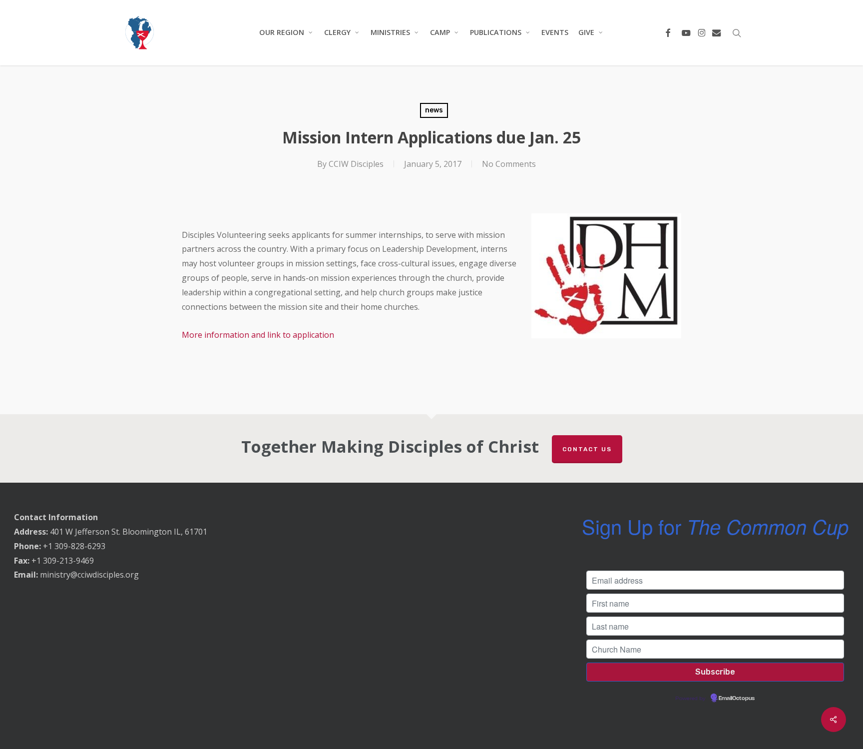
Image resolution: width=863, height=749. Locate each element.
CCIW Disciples (356, 163)
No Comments (509, 163)
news (434, 110)
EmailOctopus (737, 698)
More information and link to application (260, 334)
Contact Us (587, 449)
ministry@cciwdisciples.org (89, 574)
